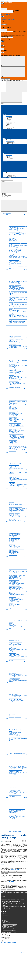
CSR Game (11, 541)
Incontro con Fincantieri (14, 547)
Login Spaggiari (11, 36)
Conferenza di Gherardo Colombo (16, 810)
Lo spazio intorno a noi (14, 431)
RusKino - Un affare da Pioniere (16, 468)
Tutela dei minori (12, 409)
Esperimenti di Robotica (14, 421)
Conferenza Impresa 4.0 (14, 539)
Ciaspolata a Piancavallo (14, 372)
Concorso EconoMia (13, 414)
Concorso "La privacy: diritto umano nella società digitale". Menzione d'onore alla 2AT (18, 401)
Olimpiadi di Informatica (14, 580)
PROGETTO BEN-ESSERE (15, 250)
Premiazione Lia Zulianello (14, 572)
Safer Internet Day (13, 544)
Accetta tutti (21, 871)
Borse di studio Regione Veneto (15, 696)
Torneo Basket (12, 651)
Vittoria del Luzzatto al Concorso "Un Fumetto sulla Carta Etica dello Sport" (18, 509)
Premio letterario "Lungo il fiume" (16, 434)
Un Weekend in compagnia (14, 294)
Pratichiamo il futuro (13, 341)
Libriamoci (11, 660)
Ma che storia (11, 740)
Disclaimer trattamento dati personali (8, 942)
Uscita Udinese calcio (13, 582)
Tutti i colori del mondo (14, 465)
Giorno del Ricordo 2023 (14, 376)
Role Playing (11, 313)
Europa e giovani (12, 645)
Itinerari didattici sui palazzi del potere (17, 256)
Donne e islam (12, 482)
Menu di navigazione (19, 210)
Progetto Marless (12, 367)
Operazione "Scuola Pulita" (15, 790)
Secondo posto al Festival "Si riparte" (17, 425)
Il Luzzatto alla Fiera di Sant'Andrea (16, 437)
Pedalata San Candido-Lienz (15, 362)
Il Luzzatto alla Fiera (13, 381)
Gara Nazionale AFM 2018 (14, 600)
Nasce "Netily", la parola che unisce (16, 295)
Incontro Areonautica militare (15, 345)
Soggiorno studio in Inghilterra (15, 735)
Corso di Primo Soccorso (14, 260)
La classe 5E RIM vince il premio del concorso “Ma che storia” (18, 282)
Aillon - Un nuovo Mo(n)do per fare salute (18, 516)
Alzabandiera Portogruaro (14, 387)
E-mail (14, 31)
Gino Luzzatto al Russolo (14, 444)
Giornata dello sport (13, 403)
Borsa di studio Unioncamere (15, 699)
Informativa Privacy (7, 922)
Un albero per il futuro (13, 241)
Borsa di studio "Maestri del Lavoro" (17, 659)
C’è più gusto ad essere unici (15, 263)
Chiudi (2, 45)
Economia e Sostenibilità (14, 286)
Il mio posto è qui (12, 787)
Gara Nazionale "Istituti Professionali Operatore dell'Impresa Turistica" (18, 768)
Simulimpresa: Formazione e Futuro (16, 315)
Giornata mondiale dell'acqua (15, 791)
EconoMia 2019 (12, 550)
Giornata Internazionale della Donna (16, 549)
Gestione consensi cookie (8, 928)
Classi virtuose (12, 715)
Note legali (5, 921)
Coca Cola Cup (12, 714)
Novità (4, 194)
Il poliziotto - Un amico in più (15, 795)
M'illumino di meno (13, 788)
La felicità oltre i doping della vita (16, 419)
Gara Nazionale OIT (13, 796)
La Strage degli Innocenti (14, 513)
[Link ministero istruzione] (7, 2)
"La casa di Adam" (13, 252)
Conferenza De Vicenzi (14, 540)
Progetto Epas (12, 262)
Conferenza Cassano (13, 476)
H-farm (10, 467)
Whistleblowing (6, 927)
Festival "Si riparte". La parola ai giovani (17, 446)
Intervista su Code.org (13, 474)
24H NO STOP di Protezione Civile (16, 228)
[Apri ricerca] (16, 86)
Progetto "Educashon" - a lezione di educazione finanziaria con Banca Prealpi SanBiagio (18, 292)
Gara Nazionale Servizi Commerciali (16, 700)
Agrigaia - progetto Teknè (14, 678)
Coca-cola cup (12, 701)
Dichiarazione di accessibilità (9, 925)
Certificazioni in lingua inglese (15, 567)
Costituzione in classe (13, 551)
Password (15, 11)
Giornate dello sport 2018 (14, 586)
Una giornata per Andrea (14, 643)
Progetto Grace (12, 624)
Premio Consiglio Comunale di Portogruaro (18, 680)
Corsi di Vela (11, 605)
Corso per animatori (13, 408)
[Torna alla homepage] (14, 80)
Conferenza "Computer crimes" (15, 595)
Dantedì (10, 503)
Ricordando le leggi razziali (14, 533)
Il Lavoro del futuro (13, 555)
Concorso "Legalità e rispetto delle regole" (18, 695)
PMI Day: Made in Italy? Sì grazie (16, 578)
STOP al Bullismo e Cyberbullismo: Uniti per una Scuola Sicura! (18, 298)
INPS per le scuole (13, 441)
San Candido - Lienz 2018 (14, 598)
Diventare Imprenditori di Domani (16, 306)
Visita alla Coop (12, 314)
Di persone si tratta (13, 442)
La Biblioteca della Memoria (15, 515)
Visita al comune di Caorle (14, 589)
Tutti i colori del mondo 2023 (15, 463)
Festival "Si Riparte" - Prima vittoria (16, 438)
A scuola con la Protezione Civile (16, 371)
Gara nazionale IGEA (13, 774)
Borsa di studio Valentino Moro (15, 642)
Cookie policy (6, 920)
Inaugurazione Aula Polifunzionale (16, 510)
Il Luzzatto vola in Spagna (14, 424)
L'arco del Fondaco (13, 817)
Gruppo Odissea (12, 653)
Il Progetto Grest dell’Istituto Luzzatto (17, 247)
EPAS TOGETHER (13, 239)
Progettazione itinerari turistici (15, 520)
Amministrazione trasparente (9, 930)
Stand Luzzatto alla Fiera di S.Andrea (17, 809)
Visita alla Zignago (13, 417)
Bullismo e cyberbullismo (14, 534)
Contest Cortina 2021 (13, 545)
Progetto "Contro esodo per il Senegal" (17, 608)
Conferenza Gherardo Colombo (15, 732)
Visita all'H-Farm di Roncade (15, 336)
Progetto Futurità (12, 407)
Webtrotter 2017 (12, 625)
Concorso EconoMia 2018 (14, 604)
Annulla (2, 79)
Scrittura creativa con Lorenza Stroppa (17, 436)
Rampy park (11, 606)
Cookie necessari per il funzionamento (9, 885)
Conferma (7, 79)
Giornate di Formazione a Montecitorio (17, 753)
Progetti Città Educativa (14, 382)
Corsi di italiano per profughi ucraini (16, 426)
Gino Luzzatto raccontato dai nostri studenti (18, 479)
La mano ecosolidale (13, 593)
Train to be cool (12, 443)
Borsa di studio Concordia (14, 655)
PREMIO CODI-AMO (14, 640)
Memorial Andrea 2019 (14, 552)
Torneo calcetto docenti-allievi (15, 770)
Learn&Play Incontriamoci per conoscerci (18, 337)
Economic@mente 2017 (14, 577)
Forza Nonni (11, 502)
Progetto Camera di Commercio (15, 737)
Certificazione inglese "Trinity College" (17, 816)
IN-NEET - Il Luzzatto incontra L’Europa (18, 384)
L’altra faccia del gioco (13, 264)
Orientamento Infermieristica (15, 342)
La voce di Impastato (13, 694)
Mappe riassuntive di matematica (16, 588)
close (2, 103)
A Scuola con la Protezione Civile (16, 339)
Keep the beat (12, 364)
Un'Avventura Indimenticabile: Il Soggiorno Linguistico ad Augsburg (18, 288)
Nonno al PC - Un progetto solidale (16, 594)
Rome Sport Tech (12, 597)
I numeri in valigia (13, 418)
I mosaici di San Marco (14, 432)
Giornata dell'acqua (13, 733)
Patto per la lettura (12, 429)
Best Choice (11, 511)
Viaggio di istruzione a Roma (15, 576)
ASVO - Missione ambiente (15, 423)
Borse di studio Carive (13, 811)
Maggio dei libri (12, 673)
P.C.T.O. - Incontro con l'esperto (16, 427)
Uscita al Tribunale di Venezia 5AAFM (17, 311)
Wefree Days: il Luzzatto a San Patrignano (18, 571)
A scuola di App (12, 420)
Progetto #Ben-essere (13, 229)
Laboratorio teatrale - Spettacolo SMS (17, 575)
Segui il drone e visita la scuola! (15, 480)
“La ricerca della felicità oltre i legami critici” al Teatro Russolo (18, 226)
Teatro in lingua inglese (14, 813)
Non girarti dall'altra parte (14, 546)
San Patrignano (12, 542)
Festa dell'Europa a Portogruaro (15, 232)
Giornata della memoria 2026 (15, 261)
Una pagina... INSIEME (14, 500)
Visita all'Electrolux (13, 812)
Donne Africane (12, 483)
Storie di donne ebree (13, 514)
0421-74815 (7, 902)
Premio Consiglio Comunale (15, 644)
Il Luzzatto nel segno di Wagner (15, 249)
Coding (10, 647)
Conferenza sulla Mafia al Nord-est (16, 379)
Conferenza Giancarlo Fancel (15, 386)
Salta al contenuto (4, 1)
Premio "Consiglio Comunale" (15, 815)
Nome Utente (16, 10)
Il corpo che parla (12, 435)
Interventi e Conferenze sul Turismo (16, 430)
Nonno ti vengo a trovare (14, 478)
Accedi (2, 3)
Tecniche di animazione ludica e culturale (17, 574)
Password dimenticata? (5, 14)
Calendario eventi (7, 195)
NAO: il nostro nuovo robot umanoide (17, 383)
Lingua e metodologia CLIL (15, 310)
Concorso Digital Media (14, 679)
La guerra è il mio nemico (14, 538)
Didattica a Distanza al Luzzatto (15, 507)
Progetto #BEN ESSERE (14, 289)
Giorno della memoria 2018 (15, 584)
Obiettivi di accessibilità (8, 926)
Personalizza (3, 871)
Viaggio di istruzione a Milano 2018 (16, 599)
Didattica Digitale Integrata (14, 485)
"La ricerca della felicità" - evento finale (17, 233)
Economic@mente (13, 535)
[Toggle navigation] (11, 97)
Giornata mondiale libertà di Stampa (16, 322)
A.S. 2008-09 (6, 196)
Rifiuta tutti (12, 871)
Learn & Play (11, 268)
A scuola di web (12, 477)
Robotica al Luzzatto (13, 553)
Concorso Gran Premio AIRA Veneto (17, 766)
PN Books (11, 623)
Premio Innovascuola (13, 734)
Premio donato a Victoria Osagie (16, 413)
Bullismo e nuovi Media (14, 251)
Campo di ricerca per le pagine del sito (9, 179)
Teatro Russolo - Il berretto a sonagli (16, 583)
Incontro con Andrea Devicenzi (15, 587)
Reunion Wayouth (13, 536)
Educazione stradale (13, 440)
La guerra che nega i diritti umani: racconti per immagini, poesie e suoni (18, 284)
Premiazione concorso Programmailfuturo (18, 486)
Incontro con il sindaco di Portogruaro (17, 321)
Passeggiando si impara (14, 771)
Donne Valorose (12, 340)
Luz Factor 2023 (12, 344)
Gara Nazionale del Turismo (15, 230)
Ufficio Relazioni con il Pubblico (10, 924)
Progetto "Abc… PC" (13, 240)
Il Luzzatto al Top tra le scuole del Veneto (18, 484)
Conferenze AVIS (12, 581)
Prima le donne (12, 519)
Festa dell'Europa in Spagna (15, 415)
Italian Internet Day (13, 648)
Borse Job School (12, 818)
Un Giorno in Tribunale (14, 323)
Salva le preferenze (11, 890)
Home (4, 193)
